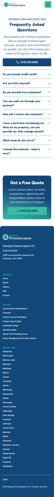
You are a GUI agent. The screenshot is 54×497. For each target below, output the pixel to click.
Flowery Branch (9, 406)
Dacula (6, 385)
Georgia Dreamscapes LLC (19, 246)
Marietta (6, 432)
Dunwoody (7, 402)
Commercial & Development (15, 308)
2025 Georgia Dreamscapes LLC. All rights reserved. (25, 486)
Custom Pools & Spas (12, 321)
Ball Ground (8, 355)
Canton (6, 377)
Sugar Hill (7, 457)
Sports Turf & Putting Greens (15, 334)
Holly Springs (8, 415)
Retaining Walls (9, 330)
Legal (5, 479)
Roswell (6, 449)
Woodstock (7, 466)
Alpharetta (7, 351)
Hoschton (7, 419)
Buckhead (7, 368)
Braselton (7, 364)
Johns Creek (8, 428)
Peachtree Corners (11, 445)
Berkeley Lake (9, 360)
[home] (14, 4)
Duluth (6, 398)
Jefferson (7, 423)
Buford (6, 372)
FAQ (4, 291)
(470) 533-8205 (10, 250)
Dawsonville (8, 394)
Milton (5, 436)
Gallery (6, 287)
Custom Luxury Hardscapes (14, 317)
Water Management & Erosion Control (19, 338)
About (5, 282)
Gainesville (7, 411)
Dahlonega (7, 390)
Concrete (7, 313)
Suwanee (7, 462)
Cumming (7, 381)
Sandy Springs (9, 453)
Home (5, 278)
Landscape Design (10, 325)
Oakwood (7, 440)
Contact (6, 295)
